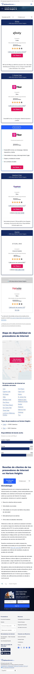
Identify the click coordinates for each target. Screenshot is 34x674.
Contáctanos (20, 642)
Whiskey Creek (7, 399)
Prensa (19, 644)
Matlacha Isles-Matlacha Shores (22, 400)
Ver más (17, 310)
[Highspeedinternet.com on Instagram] (24, 648)
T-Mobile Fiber (17, 75)
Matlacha (20, 407)
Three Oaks (6, 410)
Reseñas (2, 622)
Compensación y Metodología (7, 666)
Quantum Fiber (17, 175)
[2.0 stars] (15, 48)
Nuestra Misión (21, 639)
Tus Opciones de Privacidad (8, 667)
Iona (4, 389)
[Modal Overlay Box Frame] (17, 599)
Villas (4, 397)
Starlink (17, 232)
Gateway (20, 412)
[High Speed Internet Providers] (8, 4)
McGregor (6, 394)
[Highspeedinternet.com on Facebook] (18, 648)
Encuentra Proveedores (5, 619)
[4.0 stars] (19, 48)
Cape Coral (21, 391)
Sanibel (20, 404)
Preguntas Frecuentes (22, 624)
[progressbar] (17, 442)
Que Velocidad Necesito (6, 640)
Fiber (4, 428)
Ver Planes (15, 55)
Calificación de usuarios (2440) (17, 52)
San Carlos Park (7, 407)
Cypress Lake (6, 391)
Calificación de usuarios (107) (16, 205)
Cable (4, 424)
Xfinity (17, 21)
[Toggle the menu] (31, 4)
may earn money (5, 1)
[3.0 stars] (17, 48)
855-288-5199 (19, 270)
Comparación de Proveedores (24, 619)
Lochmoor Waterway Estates (9, 414)
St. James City (22, 397)
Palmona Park (22, 409)
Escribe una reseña (9, 481)
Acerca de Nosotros (22, 636)
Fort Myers (21, 389)
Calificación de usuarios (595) (16, 106)
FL (6, 583)
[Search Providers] (14, 625)
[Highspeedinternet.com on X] (21, 648)
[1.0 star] (13, 48)
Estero (20, 394)
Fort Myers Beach (8, 405)
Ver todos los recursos (22, 627)
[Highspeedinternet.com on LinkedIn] (29, 648)
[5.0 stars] (21, 48)
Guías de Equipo (21, 622)
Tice (19, 415)
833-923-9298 (19, 213)
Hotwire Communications (17, 279)
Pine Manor (6, 402)
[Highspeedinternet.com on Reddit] (26, 648)
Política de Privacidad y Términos (20, 666)
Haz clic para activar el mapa (17, 360)
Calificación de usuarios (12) (17, 307)
